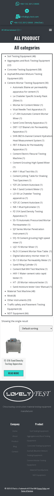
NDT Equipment (15, 313)
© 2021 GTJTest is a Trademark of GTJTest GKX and (27, 489)
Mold (10, 295)
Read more (13, 373)
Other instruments (17, 300)
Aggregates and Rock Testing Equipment (28, 60)
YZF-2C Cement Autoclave (26, 202)
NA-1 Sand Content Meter (26, 189)
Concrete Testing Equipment (22, 69)
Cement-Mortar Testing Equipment (25, 82)
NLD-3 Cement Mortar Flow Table (31, 251)
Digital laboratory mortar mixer (29, 255)
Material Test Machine (19, 291)
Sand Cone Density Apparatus (28, 122)
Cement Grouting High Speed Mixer (31, 162)
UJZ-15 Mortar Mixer (23, 246)
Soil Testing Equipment (19, 56)
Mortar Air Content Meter (26, 105)
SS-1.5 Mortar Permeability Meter (30, 260)
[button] (50, 29)
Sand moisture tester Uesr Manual (31, 286)
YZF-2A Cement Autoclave (26, 184)
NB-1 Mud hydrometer (24, 207)
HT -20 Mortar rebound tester (28, 282)
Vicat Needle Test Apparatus (28, 109)
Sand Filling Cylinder (23, 264)
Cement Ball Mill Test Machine (28, 269)
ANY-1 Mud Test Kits (23, 171)
